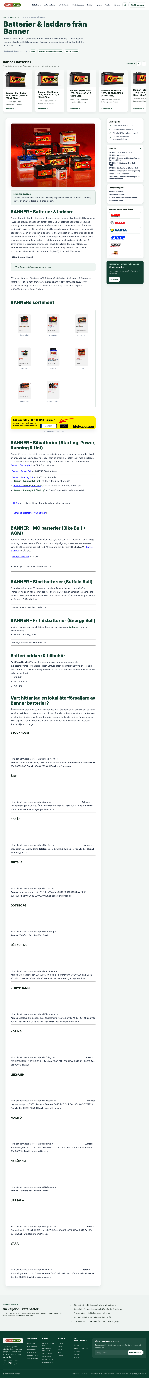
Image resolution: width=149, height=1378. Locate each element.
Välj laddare (46, 1356)
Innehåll (112, 148)
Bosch (60, 1343)
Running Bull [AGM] (32, 485)
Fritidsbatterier (32, 1358)
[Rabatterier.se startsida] (12, 5)
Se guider (114, 279)
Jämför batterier (137, 5)
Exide (60, 1349)
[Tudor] (125, 215)
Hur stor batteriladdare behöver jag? (123, 197)
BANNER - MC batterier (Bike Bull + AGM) (122, 164)
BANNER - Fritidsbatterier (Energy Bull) (124, 171)
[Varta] (125, 230)
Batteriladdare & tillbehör (119, 174)
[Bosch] (125, 223)
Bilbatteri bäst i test (116, 191)
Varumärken (15, 17)
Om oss (76, 1345)
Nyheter (99, 5)
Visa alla (130, 64)
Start (5, 17)
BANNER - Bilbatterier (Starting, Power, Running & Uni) (124, 159)
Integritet (77, 1351)
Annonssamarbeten (81, 1348)
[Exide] (125, 238)
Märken (117, 5)
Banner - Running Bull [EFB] (27, 481)
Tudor (60, 1352)
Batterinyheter (47, 1362)
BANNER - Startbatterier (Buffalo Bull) (124, 168)
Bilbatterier (36, 5)
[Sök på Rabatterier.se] (124, 4)
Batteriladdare (78, 5)
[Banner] (125, 253)
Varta (60, 1346)
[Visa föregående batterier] (138, 63)
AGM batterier (50, 5)
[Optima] (125, 245)
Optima (61, 1355)
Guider (90, 5)
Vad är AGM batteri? (117, 194)
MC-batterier (64, 5)
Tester (107, 5)
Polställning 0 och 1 (116, 200)
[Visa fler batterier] (144, 63)
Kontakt (77, 1354)
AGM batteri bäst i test (46, 1349)
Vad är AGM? (47, 1353)
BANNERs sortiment (117, 155)
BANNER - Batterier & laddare (120, 152)
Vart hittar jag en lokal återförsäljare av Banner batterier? (124, 178)
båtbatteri (74, 627)
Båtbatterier (31, 1349)
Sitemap (77, 1357)
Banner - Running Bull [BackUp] (29, 490)
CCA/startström (48, 1359)
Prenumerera (135, 1352)
